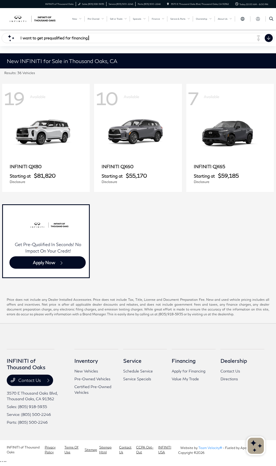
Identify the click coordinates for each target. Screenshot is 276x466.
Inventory (86, 360)
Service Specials (137, 379)
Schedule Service (138, 371)
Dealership (233, 360)
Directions (229, 379)
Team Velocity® (210, 448)
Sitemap (91, 450)
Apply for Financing (188, 371)
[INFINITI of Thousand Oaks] (31, 18)
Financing (184, 360)
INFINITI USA (164, 449)
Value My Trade (185, 379)
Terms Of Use (71, 449)
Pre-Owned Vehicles (92, 379)
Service (132, 360)
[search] (271, 19)
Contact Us (29, 380)
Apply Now (44, 262)
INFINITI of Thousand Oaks (23, 449)
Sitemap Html (105, 449)
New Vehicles (86, 371)
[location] (168, 4)
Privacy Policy (50, 449)
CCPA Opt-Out (144, 449)
